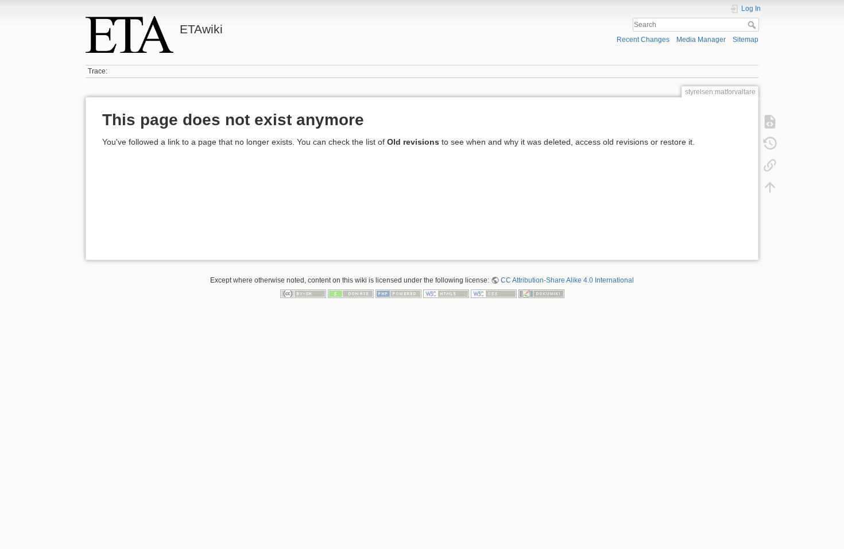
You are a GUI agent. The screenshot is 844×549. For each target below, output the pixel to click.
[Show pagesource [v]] (770, 122)
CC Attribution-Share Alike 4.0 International (567, 280)
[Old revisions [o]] (770, 143)
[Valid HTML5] (446, 293)
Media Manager (701, 40)
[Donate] (351, 293)
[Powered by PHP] (398, 293)
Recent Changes (643, 40)
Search (753, 25)
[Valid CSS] (494, 293)
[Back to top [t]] (770, 187)
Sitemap (745, 40)
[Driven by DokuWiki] (541, 293)
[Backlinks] (770, 165)
